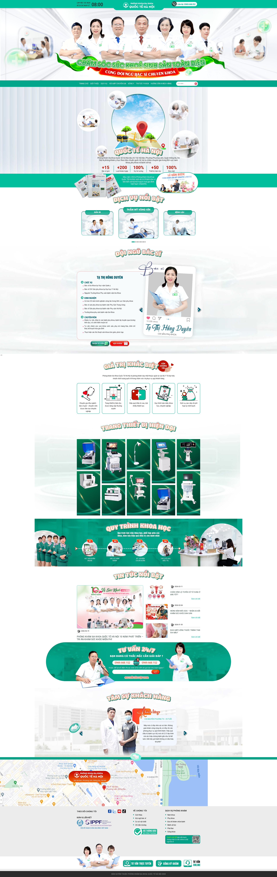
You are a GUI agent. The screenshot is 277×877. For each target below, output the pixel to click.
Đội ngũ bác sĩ (140, 818)
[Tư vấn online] (98, 343)
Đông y (131, 84)
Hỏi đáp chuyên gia (117, 84)
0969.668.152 (122, 662)
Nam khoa (171, 815)
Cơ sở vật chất (140, 822)
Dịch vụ (104, 84)
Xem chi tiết (195, 599)
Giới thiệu (94, 84)
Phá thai (170, 828)
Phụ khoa (170, 818)
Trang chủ (83, 84)
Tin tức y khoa (142, 84)
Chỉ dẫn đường (140, 825)
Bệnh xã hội (171, 825)
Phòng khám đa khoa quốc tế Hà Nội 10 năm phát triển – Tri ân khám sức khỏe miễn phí (110, 638)
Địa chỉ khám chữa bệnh (176, 822)
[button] (137, 76)
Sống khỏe (171, 832)
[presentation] (140, 310)
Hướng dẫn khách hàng (161, 84)
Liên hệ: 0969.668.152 (186, 4)
